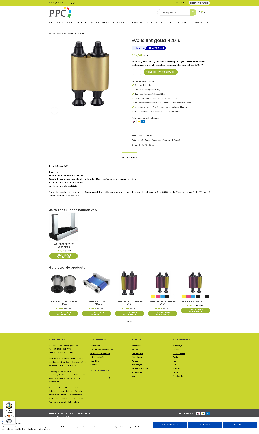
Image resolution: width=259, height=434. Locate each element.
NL (184, 3)
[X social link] (143, 145)
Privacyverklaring (97, 357)
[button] (63, 256)
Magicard (176, 368)
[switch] (9, 421)
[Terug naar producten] (205, 33)
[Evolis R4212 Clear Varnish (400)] (63, 284)
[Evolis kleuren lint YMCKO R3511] (162, 284)
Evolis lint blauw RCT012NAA (96, 303)
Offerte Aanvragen (199, 3)
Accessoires (137, 372)
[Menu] (13, 402)
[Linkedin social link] (149, 145)
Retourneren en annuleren (101, 349)
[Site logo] (60, 12)
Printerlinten (137, 357)
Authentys (177, 346)
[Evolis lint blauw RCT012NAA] (96, 284)
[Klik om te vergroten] (54, 110)
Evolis (148, 140)
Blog (133, 376)
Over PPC (94, 361)
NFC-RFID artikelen (140, 368)
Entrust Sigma (179, 353)
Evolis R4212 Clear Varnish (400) (64, 303)
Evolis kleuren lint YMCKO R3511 (162, 303)
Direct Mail (136, 346)
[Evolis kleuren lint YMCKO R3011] (129, 284)
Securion (178, 140)
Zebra (175, 372)
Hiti (174, 364)
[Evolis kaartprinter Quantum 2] (63, 226)
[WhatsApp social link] (153, 145)
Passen (135, 349)
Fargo (175, 361)
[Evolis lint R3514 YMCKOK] (195, 284)
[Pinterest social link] (146, 145)
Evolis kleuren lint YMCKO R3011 (129, 303)
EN (181, 3)
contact (52, 398)
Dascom (176, 349)
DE (174, 3)
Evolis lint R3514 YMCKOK (195, 301)
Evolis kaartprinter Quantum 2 (64, 245)
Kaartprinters (137, 353)
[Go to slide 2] (131, 321)
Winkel (60, 33)
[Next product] (208, 33)
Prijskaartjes (137, 364)
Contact (93, 364)
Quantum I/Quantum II (162, 140)
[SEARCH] (193, 12)
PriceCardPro (178, 376)
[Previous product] (201, 33)
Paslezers (136, 361)
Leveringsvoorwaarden (100, 353)
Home (52, 33)
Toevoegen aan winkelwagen (160, 72)
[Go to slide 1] (128, 321)
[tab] (129, 156)
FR (177, 3)
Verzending (95, 346)
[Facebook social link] (139, 145)
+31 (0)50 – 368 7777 (59, 3)
